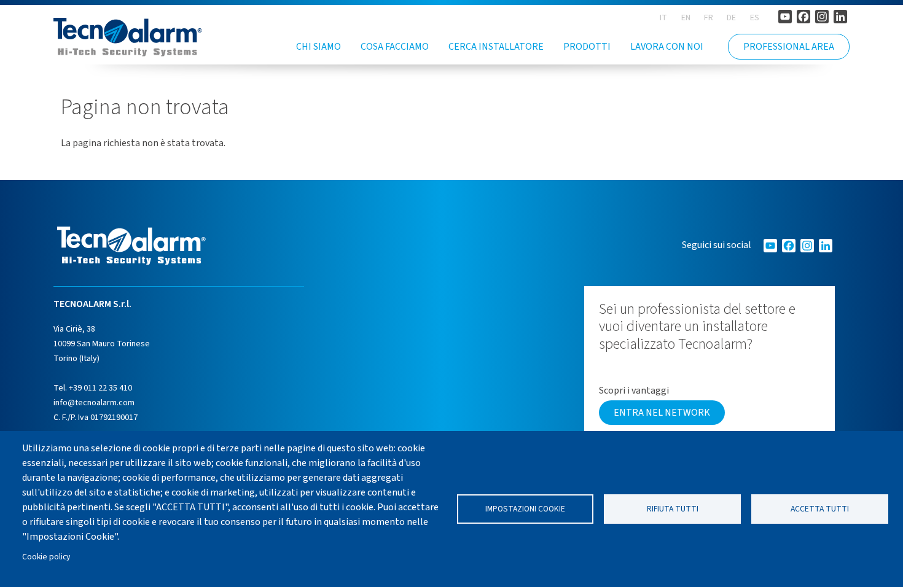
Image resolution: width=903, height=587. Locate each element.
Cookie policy (46, 556)
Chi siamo (318, 46)
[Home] (127, 37)
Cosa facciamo (395, 46)
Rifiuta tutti (672, 509)
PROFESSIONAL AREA (788, 46)
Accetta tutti (820, 509)
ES (754, 18)
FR (708, 18)
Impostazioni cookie (525, 509)
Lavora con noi (666, 46)
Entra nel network (662, 412)
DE (731, 18)
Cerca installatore (496, 46)
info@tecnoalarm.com (94, 403)
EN (685, 18)
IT (663, 18)
